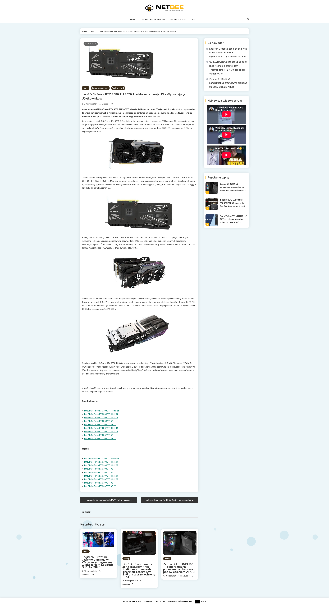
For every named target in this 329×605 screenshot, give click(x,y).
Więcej (203, 601)
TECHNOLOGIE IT (178, 19)
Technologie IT (118, 88)
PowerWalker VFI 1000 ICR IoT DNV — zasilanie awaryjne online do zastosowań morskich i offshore (233, 219)
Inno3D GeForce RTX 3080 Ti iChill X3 (101, 417)
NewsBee (85, 575)
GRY (193, 19)
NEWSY (133, 19)
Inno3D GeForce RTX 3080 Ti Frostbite (101, 411)
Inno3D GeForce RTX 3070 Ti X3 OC (100, 438)
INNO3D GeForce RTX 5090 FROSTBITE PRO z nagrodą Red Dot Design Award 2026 (232, 203)
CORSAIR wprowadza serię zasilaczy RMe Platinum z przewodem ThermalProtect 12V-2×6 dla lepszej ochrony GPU (138, 570)
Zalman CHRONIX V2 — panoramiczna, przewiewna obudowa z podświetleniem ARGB (179, 568)
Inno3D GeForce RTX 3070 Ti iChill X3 (101, 431)
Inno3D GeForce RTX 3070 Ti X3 (98, 435)
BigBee (105, 104)
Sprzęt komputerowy (100, 88)
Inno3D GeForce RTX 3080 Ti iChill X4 (101, 414)
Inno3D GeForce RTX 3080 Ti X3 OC (100, 424)
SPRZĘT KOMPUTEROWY (153, 19)
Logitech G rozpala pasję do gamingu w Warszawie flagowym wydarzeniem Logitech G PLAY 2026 (97, 562)
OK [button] (197, 601)
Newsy (85, 88)
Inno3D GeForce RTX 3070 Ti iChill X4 (101, 428)
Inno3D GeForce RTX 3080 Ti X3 (98, 421)
